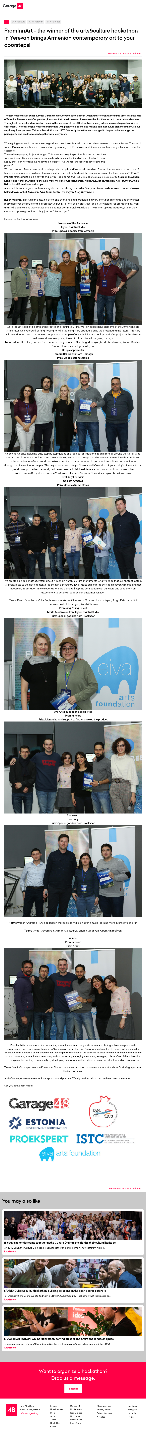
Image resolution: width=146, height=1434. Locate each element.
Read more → (11, 1251)
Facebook (113, 53)
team (53, 1419)
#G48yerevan (36, 21)
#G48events (53, 21)
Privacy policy (103, 1409)
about (53, 1416)
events (53, 1406)
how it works (56, 1409)
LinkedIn (136, 53)
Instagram (132, 1409)
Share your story (104, 1406)
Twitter (125, 53)
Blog (52, 1412)
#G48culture (18, 21)
